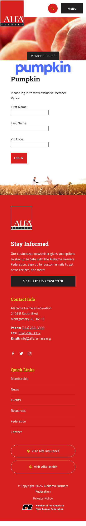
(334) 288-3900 (53, 8)
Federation (18, 421)
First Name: (19, 106)
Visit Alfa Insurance (45, 450)
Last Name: (19, 123)
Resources (18, 410)
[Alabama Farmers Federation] (21, 218)
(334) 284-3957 (29, 332)
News (15, 389)
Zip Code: (17, 139)
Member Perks (43, 55)
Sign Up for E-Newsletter (43, 281)
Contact (16, 431)
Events (16, 399)
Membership (19, 378)
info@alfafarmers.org (35, 338)
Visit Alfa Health (45, 466)
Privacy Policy (43, 498)
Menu (72, 8)
